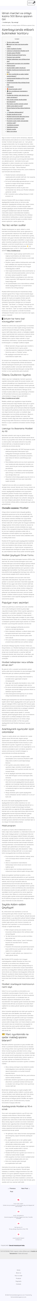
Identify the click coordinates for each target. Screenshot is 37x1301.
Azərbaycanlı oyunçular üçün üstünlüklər (18, 63)
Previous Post (11, 1189)
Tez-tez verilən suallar (13, 42)
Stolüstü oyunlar (11, 129)
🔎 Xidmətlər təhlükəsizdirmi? (15, 112)
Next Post (25, 1188)
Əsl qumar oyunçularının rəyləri (15, 118)
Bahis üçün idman (12, 131)
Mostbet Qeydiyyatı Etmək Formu (16, 55)
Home (18, 1270)
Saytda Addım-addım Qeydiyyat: (16, 68)
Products (18, 1278)
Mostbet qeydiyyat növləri (14, 114)
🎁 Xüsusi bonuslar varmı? (14, 89)
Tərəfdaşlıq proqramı (13, 125)
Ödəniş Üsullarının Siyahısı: (14, 48)
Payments (18, 1281)
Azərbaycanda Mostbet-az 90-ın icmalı (18, 78)
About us (18, 1273)
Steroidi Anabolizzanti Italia (17, 1245)
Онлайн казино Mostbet (13, 53)
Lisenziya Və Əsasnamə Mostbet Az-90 (18, 51)
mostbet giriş (6, 22)
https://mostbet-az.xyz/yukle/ (11, 398)
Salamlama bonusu (12, 127)
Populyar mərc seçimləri (13, 57)
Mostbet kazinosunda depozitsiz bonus (18, 116)
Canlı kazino (10, 87)
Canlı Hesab (10, 80)
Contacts (18, 1284)
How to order (18, 1275)
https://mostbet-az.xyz (13, 250)
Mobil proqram (11, 65)
